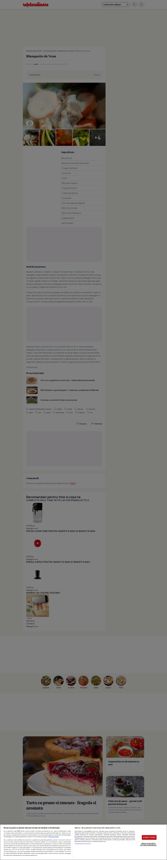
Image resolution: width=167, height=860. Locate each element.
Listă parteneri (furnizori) (83, 843)
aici (10, 849)
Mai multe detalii (53, 837)
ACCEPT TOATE (149, 837)
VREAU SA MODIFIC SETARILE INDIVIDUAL (148, 844)
